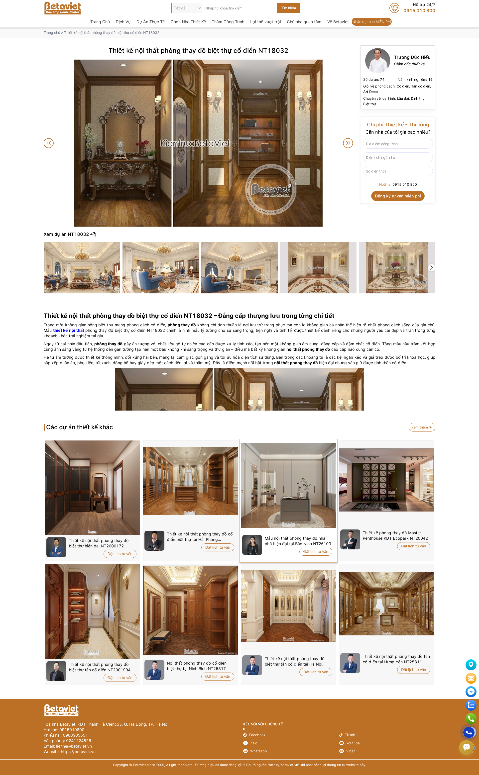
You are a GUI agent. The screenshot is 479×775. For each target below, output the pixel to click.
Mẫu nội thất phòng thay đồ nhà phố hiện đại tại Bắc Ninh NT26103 (298, 541)
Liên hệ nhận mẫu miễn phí (471, 678)
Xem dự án (239, 234)
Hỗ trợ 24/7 (412, 8)
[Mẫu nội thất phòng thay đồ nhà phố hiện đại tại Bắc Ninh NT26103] (288, 485)
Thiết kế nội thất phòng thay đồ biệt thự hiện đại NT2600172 (99, 543)
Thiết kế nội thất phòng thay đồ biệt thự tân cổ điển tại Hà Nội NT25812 (295, 661)
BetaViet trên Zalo (471, 705)
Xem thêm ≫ (422, 427)
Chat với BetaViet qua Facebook (471, 691)
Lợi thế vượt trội (265, 21)
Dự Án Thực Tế (150, 21)
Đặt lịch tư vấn (120, 553)
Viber (387, 751)
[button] (431, 267)
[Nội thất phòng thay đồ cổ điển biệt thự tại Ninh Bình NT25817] (190, 610)
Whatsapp (291, 751)
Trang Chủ (100, 21)
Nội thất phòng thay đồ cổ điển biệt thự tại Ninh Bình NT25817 (197, 666)
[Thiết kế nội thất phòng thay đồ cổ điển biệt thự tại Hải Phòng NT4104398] (190, 481)
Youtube (387, 743)
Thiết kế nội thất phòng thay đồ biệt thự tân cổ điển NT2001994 (99, 667)
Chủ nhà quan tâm (304, 21)
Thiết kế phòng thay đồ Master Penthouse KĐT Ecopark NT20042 (395, 535)
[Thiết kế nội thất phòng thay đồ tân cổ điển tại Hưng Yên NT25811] (386, 603)
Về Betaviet (338, 21)
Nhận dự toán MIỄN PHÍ (372, 22)
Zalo (291, 743)
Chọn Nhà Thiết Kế (188, 21)
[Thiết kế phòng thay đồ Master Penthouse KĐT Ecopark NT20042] (386, 480)
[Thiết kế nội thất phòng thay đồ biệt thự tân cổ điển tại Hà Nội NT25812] (288, 606)
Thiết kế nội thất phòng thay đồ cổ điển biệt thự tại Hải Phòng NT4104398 (200, 536)
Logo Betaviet (63, 8)
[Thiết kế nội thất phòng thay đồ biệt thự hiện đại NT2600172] (92, 487)
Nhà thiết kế (398, 77)
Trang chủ (52, 32)
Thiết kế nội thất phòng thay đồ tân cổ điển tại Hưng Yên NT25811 (396, 659)
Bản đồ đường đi (471, 664)
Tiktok (387, 735)
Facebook (291, 735)
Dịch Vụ (123, 21)
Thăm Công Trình (228, 21)
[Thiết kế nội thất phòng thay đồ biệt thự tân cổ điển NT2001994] (92, 611)
